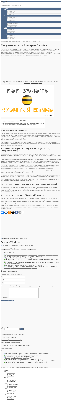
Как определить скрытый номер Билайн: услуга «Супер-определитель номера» (23, 123)
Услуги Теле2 (11, 38)
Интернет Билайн (12, 17)
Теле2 (5, 34)
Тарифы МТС (11, 31)
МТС (5, 28)
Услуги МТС (10, 32)
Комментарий (4, 297)
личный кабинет (10, 191)
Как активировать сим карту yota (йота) (38, 353)
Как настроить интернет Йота (30, 355)
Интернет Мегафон (12, 23)
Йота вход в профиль (23, 358)
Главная (6, 8)
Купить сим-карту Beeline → (8, 337)
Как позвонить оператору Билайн (33, 362)
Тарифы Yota (10, 12)
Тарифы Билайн (11, 18)
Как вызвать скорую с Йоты (28, 359)
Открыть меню (5, 1)
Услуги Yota (10, 14)
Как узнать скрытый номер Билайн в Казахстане (15, 126)
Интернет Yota (11, 11)
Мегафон (6, 22)
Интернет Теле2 (11, 35)
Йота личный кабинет (24, 356)
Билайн (6, 15)
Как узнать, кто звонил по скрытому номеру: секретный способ (19, 124)
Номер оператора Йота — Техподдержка (39, 360)
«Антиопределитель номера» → (33, 83)
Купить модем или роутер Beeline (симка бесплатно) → (16, 345)
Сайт (2, 283)
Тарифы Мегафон (12, 25)
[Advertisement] (31, 68)
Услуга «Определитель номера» (10, 121)
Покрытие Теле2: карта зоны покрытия (18, 249)
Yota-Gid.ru (4, 2)
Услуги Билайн (11, 20)
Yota (5, 9)
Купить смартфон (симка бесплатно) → (11, 340)
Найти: (3, 329)
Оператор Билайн (6, 41)
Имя (2, 277)
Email (2, 280)
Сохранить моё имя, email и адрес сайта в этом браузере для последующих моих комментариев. (29, 286)
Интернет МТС (11, 29)
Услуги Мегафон (11, 26)
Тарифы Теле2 (11, 37)
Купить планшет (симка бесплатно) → (11, 342)
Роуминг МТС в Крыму (11, 242)
